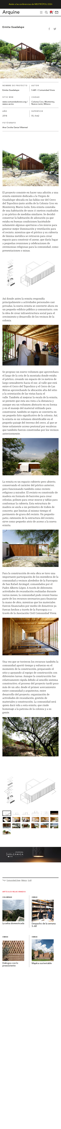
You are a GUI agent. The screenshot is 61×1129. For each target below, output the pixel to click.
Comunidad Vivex (13, 880)
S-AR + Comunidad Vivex (43, 90)
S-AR (29, 880)
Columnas (7, 897)
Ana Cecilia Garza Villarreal (15, 128)
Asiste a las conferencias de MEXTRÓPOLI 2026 (30, 4)
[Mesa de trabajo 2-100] (30, 861)
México (24, 880)
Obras (35, 897)
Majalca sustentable (42, 963)
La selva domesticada (13, 924)
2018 (4, 116)
